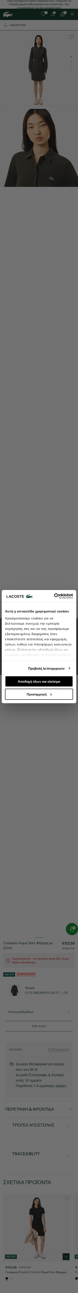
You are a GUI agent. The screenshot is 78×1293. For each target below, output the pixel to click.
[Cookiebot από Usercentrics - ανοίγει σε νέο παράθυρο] (55, 596)
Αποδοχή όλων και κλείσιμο (39, 681)
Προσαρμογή (37, 694)
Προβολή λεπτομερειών (46, 668)
